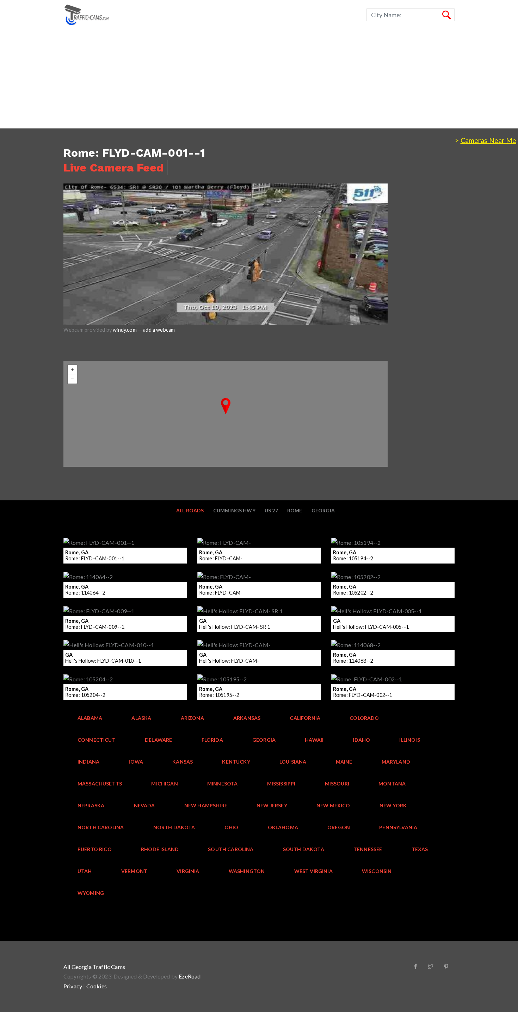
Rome (294, 510)
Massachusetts (100, 784)
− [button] (72, 379)
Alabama (90, 718)
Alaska (141, 718)
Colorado (364, 718)
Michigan (164, 784)
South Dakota (303, 849)
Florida (212, 740)
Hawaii (314, 740)
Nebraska (91, 805)
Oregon (338, 827)
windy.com (125, 330)
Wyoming (91, 893)
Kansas (182, 762)
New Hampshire (205, 805)
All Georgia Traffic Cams (94, 966)
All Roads (190, 510)
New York (393, 805)
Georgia (323, 510)
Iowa (136, 762)
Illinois (409, 740)
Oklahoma (283, 827)
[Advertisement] (211, 79)
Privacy (72, 986)
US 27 (271, 510)
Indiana (88, 762)
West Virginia (313, 871)
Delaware (158, 740)
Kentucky (236, 762)
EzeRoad (190, 976)
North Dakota (174, 827)
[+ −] (225, 414)
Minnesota (222, 784)
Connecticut (97, 740)
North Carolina (101, 827)
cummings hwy (234, 510)
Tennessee (367, 849)
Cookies (96, 986)
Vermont (134, 871)
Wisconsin (377, 871)
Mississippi (281, 784)
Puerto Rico (95, 849)
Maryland (396, 762)
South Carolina (230, 849)
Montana (392, 784)
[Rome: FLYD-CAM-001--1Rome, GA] (225, 406)
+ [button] (72, 369)
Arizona (192, 718)
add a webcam (159, 330)
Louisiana (293, 762)
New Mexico (333, 805)
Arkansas (246, 718)
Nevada (144, 805)
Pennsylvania (398, 827)
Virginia (188, 871)
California (305, 718)
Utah (85, 871)
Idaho (361, 740)
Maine (344, 762)
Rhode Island (160, 849)
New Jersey (272, 805)
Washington (247, 871)
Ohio (231, 827)
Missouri (337, 784)
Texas (420, 849)
